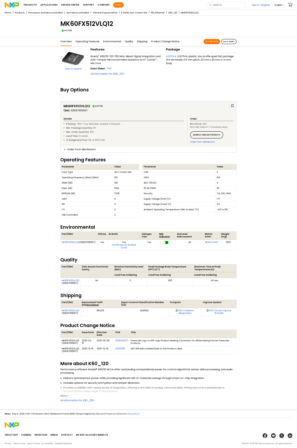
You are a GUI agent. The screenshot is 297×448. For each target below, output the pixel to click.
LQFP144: (171, 56)
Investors (40, 434)
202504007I (121, 340)
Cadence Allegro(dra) (186, 312)
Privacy (8, 443)
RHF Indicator (164, 235)
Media (54, 434)
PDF (109, 68)
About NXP (11, 434)
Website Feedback (63, 443)
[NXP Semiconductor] (12, 5)
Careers (26, 434)
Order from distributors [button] (81, 149)
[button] (279, 5)
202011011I (120, 348)
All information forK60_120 (106, 74)
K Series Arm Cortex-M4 (134, 12)
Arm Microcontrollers (78, 12)
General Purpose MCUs (105, 12)
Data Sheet (229, 41)
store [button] (118, 5)
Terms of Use (19, 443)
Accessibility (47, 443)
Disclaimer (93, 304)
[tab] (148, 149)
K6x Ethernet (158, 12)
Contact (67, 434)
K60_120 (172, 12)
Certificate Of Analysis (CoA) (124, 246)
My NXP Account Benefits (92, 434)
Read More (96, 413)
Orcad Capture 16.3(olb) (223, 312)
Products (20, 12)
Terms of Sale (33, 443)
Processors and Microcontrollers (45, 12)
